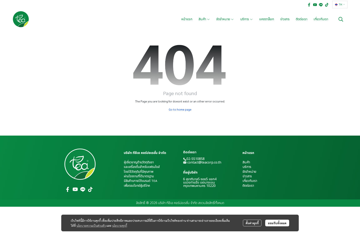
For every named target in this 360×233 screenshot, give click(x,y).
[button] (340, 4)
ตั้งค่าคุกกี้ (252, 223)
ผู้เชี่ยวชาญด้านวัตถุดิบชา (139, 162)
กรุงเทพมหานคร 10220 (199, 185)
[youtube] (315, 4)
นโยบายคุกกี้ (119, 225)
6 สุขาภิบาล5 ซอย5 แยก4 (199, 179)
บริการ (246, 166)
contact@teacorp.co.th (204, 162)
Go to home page (180, 109)
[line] (320, 4)
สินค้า (246, 162)
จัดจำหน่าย (249, 171)
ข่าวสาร (247, 176)
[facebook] (309, 4)
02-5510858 (195, 158)
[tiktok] (326, 4)
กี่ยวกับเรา (250, 180)
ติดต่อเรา (248, 185)
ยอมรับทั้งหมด (277, 223)
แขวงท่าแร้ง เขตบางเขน (199, 182)
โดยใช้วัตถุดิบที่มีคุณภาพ (138, 171)
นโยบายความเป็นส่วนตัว (91, 225)
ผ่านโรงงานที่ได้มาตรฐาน (139, 176)
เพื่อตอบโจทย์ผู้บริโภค (137, 185)
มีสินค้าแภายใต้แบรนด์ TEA (140, 181)
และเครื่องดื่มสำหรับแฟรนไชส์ (142, 167)
